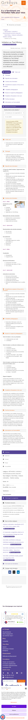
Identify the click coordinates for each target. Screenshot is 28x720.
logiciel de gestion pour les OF (14, 587)
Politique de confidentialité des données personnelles (15, 717)
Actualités (5, 641)
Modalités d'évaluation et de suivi (13, 96)
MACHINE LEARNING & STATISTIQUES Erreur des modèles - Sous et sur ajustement (13, 550)
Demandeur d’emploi (8, 649)
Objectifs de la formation (11, 78)
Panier (6, 463)
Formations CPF (7, 667)
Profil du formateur (10, 99)
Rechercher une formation (15, 25)
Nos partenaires (7, 632)
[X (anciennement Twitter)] (14, 572)
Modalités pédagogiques (11, 89)
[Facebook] (9, 572)
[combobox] (10, 681)
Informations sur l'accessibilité (12, 102)
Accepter (14, 706)
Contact (7, 459)
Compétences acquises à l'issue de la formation (13, 85)
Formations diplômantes (9, 664)
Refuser (14, 710)
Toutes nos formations (8, 662)
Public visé (17, 72)
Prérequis (7, 75)
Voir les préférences (14, 714)
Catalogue (5, 30)
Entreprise (5, 650)
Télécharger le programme (11, 498)
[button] (26, 688)
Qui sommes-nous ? (8, 635)
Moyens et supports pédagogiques (14, 93)
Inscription (7, 72)
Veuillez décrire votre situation (11, 110)
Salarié (4, 647)
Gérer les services (14, 702)
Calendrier (7, 455)
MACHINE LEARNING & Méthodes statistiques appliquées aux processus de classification (13, 542)
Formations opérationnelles (10, 665)
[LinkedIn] (18, 572)
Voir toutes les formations (11, 564)
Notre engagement (8, 634)
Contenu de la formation (11, 81)
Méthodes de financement (9, 656)
